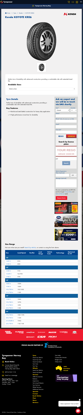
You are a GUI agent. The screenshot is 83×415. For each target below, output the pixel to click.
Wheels (35, 368)
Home (8, 13)
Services (35, 374)
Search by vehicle (30, 248)
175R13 (8, 277)
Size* (57, 108)
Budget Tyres (58, 359)
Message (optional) (61, 178)
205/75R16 (9, 318)
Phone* (65, 119)
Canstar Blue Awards (60, 357)
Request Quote (61, 198)
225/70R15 (9, 308)
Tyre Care (35, 364)
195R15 (8, 299)
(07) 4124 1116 (10, 372)
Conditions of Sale (21, 412)
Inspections (36, 381)
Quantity (73, 108)
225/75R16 (9, 324)
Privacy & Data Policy (11, 412)
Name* (58, 113)
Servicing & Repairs (38, 383)
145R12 (8, 261)
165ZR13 (8, 274)
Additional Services (38, 389)
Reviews (35, 402)
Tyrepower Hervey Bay (43, 6)
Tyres (34, 355)
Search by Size (37, 360)
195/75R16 (9, 315)
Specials (35, 391)
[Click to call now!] (68, 2)
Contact (35, 394)
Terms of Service (60, 194)
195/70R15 (9, 302)
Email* (57, 124)
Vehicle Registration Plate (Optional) (61, 172)
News (35, 400)
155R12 (8, 264)
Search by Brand (37, 362)
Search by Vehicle (38, 357)
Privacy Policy (68, 192)
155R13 (8, 271)
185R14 (8, 283)
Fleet (34, 398)
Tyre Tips (35, 366)
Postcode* (58, 130)
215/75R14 (9, 292)
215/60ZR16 (10, 321)
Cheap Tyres (58, 362)
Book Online (37, 396)
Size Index (58, 355)
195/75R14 (9, 289)
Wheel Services (37, 387)
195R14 (8, 286)
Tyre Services (36, 385)
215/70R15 (9, 305)
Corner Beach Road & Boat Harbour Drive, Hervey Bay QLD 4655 (12, 367)
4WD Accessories (38, 377)
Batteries (35, 379)
